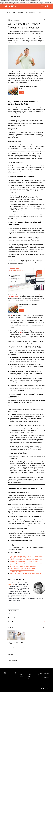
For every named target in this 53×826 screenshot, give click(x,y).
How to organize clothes (30, 12)
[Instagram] (41, 688)
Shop (21, 674)
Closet (14, 12)
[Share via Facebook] (8, 618)
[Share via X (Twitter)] (11, 618)
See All (44, 627)
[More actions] (44, 20)
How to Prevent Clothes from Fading (15, 643)
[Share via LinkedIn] (14, 618)
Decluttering (20, 12)
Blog (29, 676)
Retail (21, 676)
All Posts (8, 12)
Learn (29, 672)
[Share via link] (18, 618)
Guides (9, 613)
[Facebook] (44, 688)
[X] (46, 688)
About (29, 674)
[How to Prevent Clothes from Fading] (16, 635)
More (38, 12)
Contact (30, 678)
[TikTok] (48, 688)
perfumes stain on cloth (13, 610)
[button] (47, 6)
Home (21, 672)
